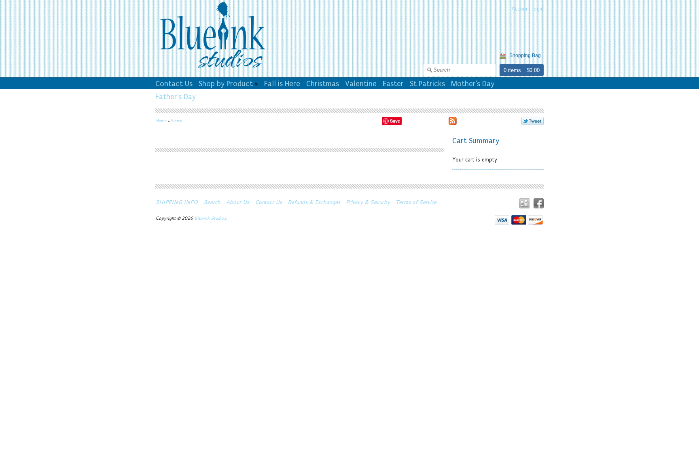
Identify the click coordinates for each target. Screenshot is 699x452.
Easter (393, 83)
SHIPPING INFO (176, 202)
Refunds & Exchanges (314, 202)
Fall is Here (282, 83)
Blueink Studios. (211, 218)
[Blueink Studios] (212, 69)
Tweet (532, 121)
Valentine (361, 83)
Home (161, 120)
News (176, 120)
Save (395, 121)
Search (211, 202)
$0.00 (533, 70)
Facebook (539, 203)
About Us (237, 202)
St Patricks (427, 83)
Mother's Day (472, 83)
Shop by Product (226, 83)
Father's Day (175, 96)
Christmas (322, 83)
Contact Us (174, 83)
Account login (527, 8)
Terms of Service (416, 202)
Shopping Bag (525, 55)
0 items (512, 70)
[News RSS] (453, 122)
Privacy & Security (368, 202)
